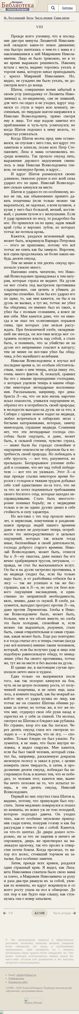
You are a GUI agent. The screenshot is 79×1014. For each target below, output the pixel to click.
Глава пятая (61, 17)
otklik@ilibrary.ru (26, 975)
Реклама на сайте (18, 982)
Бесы (30, 17)
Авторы (67, 7)
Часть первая (43, 17)
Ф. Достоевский (14, 17)
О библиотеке (16, 978)
